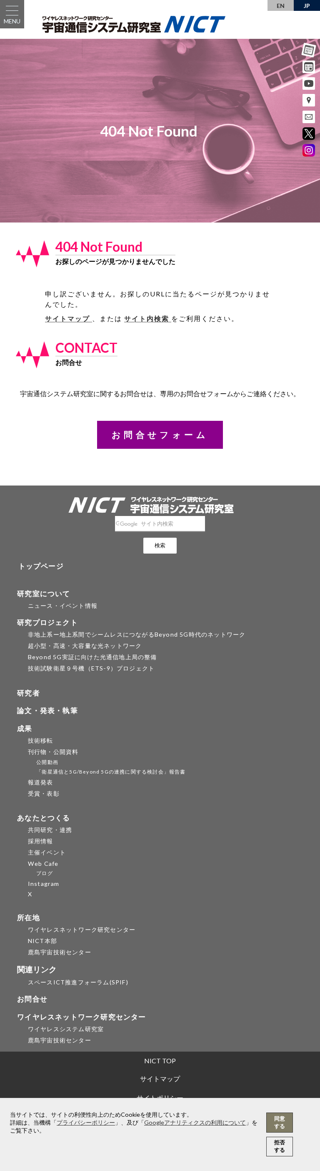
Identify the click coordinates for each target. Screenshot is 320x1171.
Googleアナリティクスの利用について (195, 1122)
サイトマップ (68, 318)
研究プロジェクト (47, 622)
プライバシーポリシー (86, 1122)
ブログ (44, 873)
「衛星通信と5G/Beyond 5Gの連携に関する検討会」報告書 (110, 771)
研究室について (43, 593)
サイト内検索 (147, 318)
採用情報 (40, 841)
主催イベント (47, 852)
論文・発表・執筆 (47, 710)
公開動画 (47, 762)
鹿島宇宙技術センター (59, 952)
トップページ (41, 565)
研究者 (28, 692)
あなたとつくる (43, 817)
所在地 (28, 917)
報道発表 (40, 782)
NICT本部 (42, 940)
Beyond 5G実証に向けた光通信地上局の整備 (92, 656)
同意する (279, 1122)
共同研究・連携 (50, 829)
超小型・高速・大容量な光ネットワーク (85, 645)
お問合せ (32, 998)
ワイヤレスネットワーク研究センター (81, 929)
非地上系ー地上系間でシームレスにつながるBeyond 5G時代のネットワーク (137, 634)
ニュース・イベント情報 (63, 605)
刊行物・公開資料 (53, 751)
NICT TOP (160, 1061)
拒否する (279, 1146)
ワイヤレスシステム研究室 (66, 1028)
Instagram (44, 883)
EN (281, 5)
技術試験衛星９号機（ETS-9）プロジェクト (91, 668)
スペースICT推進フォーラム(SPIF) (78, 982)
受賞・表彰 (44, 793)
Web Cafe (43, 863)
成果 (24, 728)
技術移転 (40, 740)
